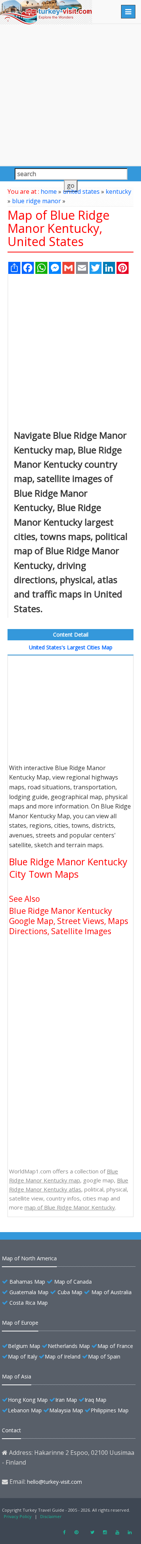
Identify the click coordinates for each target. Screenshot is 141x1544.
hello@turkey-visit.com (54, 1481)
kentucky (118, 191)
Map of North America (29, 1258)
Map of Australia (111, 1292)
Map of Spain (104, 1356)
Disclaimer (51, 1516)
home (49, 191)
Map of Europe (20, 1322)
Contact (11, 1430)
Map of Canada (73, 1281)
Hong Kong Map (28, 1399)
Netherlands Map (69, 1345)
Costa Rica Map (28, 1302)
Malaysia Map (66, 1410)
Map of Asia (16, 1376)
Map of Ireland (62, 1356)
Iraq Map (95, 1399)
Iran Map (66, 1399)
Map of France (115, 1345)
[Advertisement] (70, 94)
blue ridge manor (36, 201)
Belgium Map (24, 1345)
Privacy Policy (18, 1516)
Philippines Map (110, 1410)
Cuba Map (70, 1292)
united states (81, 191)
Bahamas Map (27, 1281)
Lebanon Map (25, 1410)
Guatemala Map (29, 1292)
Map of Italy (22, 1356)
